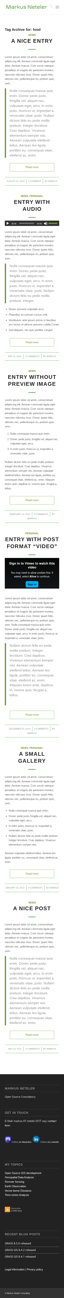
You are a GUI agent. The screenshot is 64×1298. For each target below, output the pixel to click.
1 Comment (34, 181)
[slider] (54, 223)
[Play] (7, 223)
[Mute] (45, 223)
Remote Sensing (14, 1181)
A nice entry (32, 41)
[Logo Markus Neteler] (26, 7)
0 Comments (32, 356)
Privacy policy (35, 1269)
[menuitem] (49, 7)
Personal (36, 196)
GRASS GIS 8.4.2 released (20, 1250)
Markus (52, 181)
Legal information (15, 1269)
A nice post (32, 908)
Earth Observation (15, 1186)
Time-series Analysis (17, 1194)
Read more (32, 167)
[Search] (49, 7)
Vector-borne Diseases (18, 1190)
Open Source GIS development (23, 1173)
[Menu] (57, 7)
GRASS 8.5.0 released (18, 1243)
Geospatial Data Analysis (19, 1177)
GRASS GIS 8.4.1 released (20, 1256)
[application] (32, 223)
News (32, 35)
